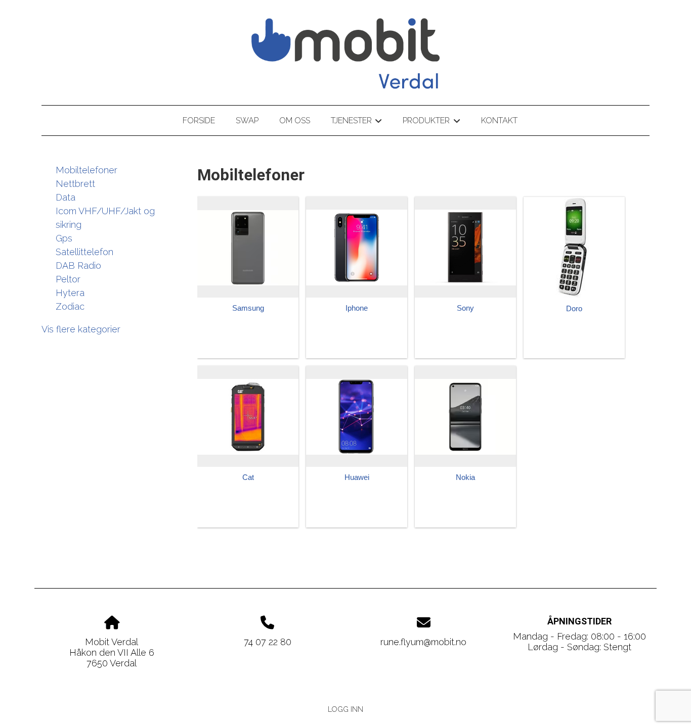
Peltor (68, 279)
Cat (248, 477)
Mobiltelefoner (86, 170)
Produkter (431, 122)
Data (65, 197)
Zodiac (70, 306)
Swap (247, 120)
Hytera (70, 292)
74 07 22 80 (267, 642)
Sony (465, 308)
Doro (574, 308)
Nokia (465, 477)
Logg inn (345, 709)
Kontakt (499, 120)
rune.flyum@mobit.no (423, 642)
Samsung (248, 308)
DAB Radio (78, 265)
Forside (199, 120)
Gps (64, 238)
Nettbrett (75, 183)
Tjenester (356, 122)
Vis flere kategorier (80, 329)
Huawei (356, 477)
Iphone (357, 308)
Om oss (294, 120)
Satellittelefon (84, 252)
